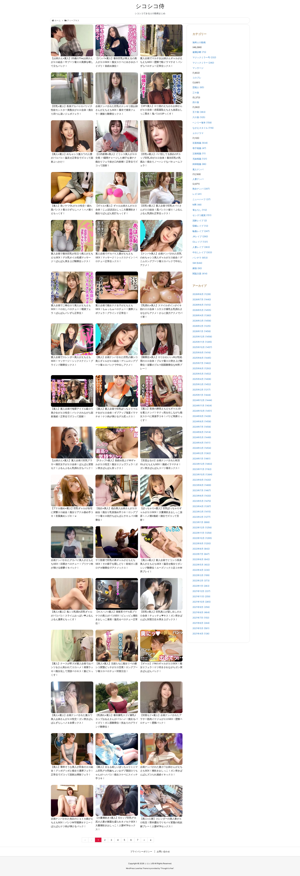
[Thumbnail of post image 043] (72, 136)
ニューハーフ (201, 199)
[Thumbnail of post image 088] (161, 88)
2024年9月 (201, 416)
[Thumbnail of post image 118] (161, 490)
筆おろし (199, 210)
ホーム (58, 20)
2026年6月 (201, 304)
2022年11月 (202, 532)
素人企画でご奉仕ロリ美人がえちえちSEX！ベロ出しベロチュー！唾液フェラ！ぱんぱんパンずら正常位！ (71, 309)
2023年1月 (201, 522)
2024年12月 (202, 400)
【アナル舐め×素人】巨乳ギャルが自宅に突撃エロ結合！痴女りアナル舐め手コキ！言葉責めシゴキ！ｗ (72, 512)
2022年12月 (202, 527)
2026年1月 (201, 331)
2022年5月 (201, 564)
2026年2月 (201, 326)
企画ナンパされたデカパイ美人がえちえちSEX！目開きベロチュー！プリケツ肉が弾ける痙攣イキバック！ (72, 564)
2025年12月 (202, 336)
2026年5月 (201, 310)
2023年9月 (201, 479)
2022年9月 (201, 543)
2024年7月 (201, 426)
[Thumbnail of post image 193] (161, 136)
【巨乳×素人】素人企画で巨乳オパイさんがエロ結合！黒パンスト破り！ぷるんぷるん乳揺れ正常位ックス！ (161, 209)
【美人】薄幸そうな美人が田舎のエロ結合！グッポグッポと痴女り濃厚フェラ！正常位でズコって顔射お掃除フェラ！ (72, 770)
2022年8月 (201, 548)
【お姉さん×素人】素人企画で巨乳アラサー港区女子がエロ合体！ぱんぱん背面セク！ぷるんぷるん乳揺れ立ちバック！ (72, 464)
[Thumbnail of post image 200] (72, 339)
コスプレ (196, 77)
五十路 (198, 112)
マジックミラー (203, 62)
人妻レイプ (201, 247)
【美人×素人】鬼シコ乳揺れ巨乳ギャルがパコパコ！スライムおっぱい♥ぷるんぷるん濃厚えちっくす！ (72, 615)
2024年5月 (201, 437)
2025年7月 (201, 363)
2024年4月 (201, 442)
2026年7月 (201, 299)
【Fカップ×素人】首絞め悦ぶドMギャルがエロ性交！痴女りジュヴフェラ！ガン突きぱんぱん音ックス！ (116, 464)
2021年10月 (201, 601)
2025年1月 (201, 395)
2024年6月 (201, 432)
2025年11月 (202, 342)
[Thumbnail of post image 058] (161, 40)
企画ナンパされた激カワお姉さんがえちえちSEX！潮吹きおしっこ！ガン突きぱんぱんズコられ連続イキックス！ (161, 770)
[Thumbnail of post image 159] (72, 88)
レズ (197, 194)
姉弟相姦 (199, 164)
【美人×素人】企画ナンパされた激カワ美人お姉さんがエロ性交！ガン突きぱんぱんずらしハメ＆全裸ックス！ (72, 719)
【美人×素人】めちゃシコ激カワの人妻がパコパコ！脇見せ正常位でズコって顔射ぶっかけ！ (72, 158)
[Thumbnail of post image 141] (161, 801)
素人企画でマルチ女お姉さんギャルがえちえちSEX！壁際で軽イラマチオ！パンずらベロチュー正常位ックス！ (161, 62)
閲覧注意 (199, 273)
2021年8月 (201, 612)
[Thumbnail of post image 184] (116, 188)
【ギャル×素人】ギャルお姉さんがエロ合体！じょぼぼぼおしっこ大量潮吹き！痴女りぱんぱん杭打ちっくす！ (116, 209)
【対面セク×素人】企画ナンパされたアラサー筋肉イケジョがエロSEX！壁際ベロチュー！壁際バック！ (161, 719)
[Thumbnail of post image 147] (72, 542)
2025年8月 (201, 357)
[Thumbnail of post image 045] (72, 490)
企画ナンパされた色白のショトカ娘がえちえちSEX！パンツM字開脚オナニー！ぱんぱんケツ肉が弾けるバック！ (72, 822)
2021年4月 (200, 633)
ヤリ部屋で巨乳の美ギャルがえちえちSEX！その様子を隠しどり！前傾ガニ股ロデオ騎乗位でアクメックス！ (116, 564)
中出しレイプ (202, 252)
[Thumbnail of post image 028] (161, 697)
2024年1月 (201, 458)
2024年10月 (202, 410)
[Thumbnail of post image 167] (161, 749)
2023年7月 (201, 490)
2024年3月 (201, 448)
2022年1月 (200, 585)
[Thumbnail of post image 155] (72, 40)
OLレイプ (200, 241)
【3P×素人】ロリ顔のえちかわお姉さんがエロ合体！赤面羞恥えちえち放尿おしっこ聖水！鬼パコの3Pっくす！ (161, 110)
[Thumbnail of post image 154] (116, 542)
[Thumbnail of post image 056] (116, 391)
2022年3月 (201, 575)
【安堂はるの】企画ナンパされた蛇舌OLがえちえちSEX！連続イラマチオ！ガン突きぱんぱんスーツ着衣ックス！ (160, 464)
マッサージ (197, 68)
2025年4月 (201, 379)
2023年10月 (202, 474)
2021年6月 (201, 623)
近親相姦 (200, 142)
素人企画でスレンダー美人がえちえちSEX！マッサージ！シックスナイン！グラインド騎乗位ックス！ (72, 361)
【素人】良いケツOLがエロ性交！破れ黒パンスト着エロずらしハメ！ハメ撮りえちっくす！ (72, 209)
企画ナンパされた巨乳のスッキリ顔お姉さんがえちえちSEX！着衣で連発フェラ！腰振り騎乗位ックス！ (116, 110)
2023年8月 (201, 485)
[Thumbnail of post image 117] (116, 88)
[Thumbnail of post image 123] (161, 646)
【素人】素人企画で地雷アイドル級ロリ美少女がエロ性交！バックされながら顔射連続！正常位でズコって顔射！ (72, 412)
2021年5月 (200, 628)
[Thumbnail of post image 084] (161, 339)
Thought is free (167, 868)
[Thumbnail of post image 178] (72, 801)
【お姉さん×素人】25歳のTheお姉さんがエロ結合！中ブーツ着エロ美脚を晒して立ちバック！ (72, 62)
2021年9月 (201, 607)
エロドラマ (197, 133)
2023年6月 (201, 495)
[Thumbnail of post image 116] (161, 391)
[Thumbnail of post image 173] (116, 287)
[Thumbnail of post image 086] (72, 188)
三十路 (195, 92)
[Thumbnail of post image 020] (161, 542)
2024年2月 (201, 453)
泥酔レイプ (199, 220)
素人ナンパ (197, 169)
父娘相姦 (199, 153)
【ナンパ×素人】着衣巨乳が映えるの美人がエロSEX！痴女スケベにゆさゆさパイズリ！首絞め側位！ (116, 62)
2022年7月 (201, 554)
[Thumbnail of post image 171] (72, 697)
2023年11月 (201, 469)
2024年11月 (202, 405)
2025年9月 (201, 352)
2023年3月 (201, 511)
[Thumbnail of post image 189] (116, 136)
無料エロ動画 (199, 42)
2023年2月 (201, 517)
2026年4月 (201, 315)
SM (197, 263)
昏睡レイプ (200, 225)
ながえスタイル (203, 128)
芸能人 (198, 87)
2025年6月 (201, 368)
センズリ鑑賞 (201, 215)
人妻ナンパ (197, 179)
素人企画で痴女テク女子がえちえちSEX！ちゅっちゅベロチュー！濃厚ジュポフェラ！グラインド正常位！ (116, 309)
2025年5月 (201, 373)
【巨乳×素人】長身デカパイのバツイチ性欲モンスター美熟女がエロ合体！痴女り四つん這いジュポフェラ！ (72, 110)
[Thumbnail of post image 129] (161, 287)
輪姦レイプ (201, 231)
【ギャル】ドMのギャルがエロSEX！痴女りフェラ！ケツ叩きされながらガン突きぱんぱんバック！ (161, 667)
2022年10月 (202, 538)
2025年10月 (202, 347)
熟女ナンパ (201, 188)
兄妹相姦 (199, 158)
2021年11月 (201, 596)
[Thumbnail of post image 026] (72, 442)
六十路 (198, 117)
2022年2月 (201, 580)
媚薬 (197, 268)
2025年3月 (201, 384)
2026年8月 (201, 294)
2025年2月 (201, 389)
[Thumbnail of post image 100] (116, 490)
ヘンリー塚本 (202, 122)
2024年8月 (201, 421)
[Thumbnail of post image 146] (161, 594)
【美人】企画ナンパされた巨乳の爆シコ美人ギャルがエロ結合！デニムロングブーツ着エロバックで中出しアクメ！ (116, 361)
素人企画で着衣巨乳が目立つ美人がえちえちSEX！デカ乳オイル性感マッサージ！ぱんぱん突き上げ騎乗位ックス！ (72, 257)
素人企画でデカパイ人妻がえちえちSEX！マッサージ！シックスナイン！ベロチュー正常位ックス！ (116, 257)
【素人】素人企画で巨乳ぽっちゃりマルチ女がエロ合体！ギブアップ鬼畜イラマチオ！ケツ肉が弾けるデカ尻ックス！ (116, 412)
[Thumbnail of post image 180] (72, 391)
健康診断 (199, 52)
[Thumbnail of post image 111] (72, 594)
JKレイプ (200, 236)
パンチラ (200, 257)
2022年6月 (201, 559)
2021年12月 (201, 591)
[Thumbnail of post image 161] (116, 442)
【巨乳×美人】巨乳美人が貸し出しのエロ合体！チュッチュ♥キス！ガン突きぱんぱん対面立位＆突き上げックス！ (161, 615)
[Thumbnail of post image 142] (116, 594)
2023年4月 (201, 506)
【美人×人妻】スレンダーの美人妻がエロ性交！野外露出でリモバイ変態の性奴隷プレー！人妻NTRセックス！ (161, 822)
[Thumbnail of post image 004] (72, 236)
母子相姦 (199, 148)
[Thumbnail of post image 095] (116, 236)
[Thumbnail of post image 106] (116, 40)
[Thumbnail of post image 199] (116, 800)
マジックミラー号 (204, 57)
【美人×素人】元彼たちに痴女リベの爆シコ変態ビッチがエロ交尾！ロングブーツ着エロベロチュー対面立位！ (116, 667)
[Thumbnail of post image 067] (116, 749)
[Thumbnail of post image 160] (161, 442)
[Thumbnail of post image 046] (72, 287)
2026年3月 (201, 320)
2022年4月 (201, 570)
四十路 (195, 102)
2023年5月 (201, 501)
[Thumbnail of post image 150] (116, 646)
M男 (197, 204)
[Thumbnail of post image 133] (161, 236)
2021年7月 (200, 617)
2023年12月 (202, 463)
